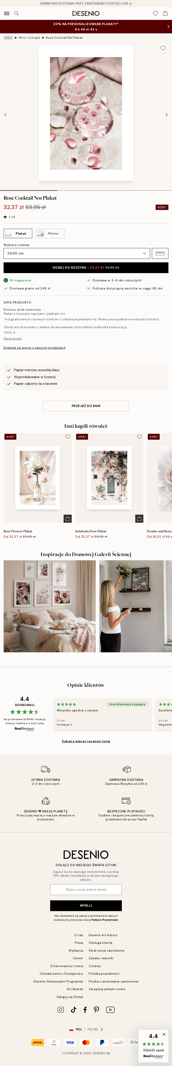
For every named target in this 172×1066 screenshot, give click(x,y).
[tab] (28, 189)
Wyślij (86, 905)
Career (78, 958)
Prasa (79, 943)
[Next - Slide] (166, 114)
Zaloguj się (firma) (69, 997)
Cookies (95, 966)
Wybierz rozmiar (17, 245)
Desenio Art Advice (103, 935)
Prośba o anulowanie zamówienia (113, 981)
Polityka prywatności (104, 974)
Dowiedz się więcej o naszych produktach (35, 348)
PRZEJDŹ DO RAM (86, 406)
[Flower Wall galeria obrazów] (50, 606)
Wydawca (76, 951)
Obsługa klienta (100, 943)
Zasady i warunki (101, 958)
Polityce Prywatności (104, 920)
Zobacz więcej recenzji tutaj (86, 741)
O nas (78, 935)
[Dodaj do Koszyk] (68, 519)
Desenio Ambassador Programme (58, 981)
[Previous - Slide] (5, 114)
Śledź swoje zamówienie (107, 951)
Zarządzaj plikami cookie (107, 989)
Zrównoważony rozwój (66, 966)
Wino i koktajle (30, 38)
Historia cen (13, 338)
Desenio (98, 1053)
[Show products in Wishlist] (155, 13)
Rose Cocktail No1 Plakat (64, 38)
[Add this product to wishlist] (163, 47)
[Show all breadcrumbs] (8, 38)
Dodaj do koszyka (86, 267)
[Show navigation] (7, 13)
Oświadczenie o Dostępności (61, 974)
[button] (160, 253)
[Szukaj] (17, 13)
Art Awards (75, 989)
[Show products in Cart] (165, 13)
